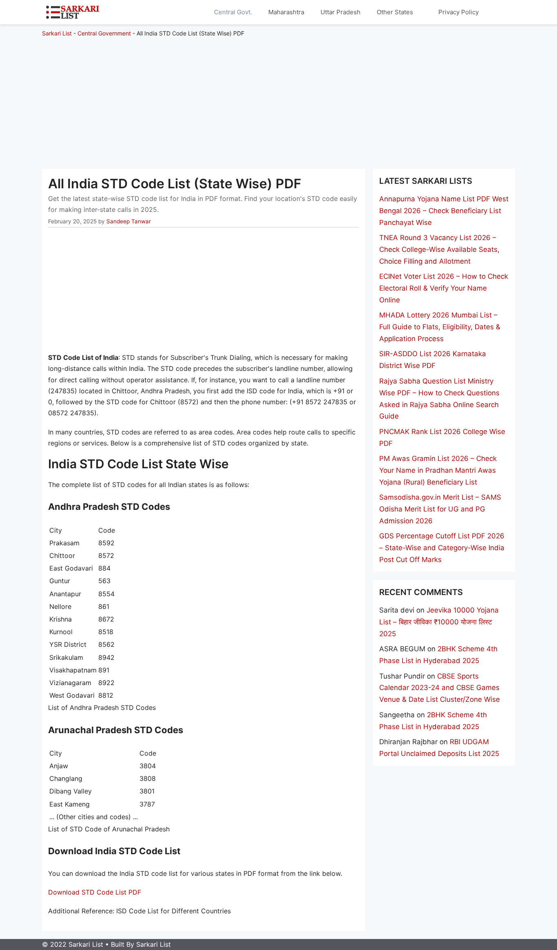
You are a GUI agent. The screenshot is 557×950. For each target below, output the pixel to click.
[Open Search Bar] (499, 12)
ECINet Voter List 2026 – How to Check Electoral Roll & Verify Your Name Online (443, 288)
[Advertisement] (278, 99)
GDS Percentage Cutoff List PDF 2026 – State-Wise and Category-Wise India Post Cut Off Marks (441, 548)
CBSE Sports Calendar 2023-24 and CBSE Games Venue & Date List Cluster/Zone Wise (439, 688)
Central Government (104, 33)
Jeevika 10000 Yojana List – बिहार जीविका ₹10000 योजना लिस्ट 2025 (439, 622)
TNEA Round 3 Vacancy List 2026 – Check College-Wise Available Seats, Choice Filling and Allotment (439, 249)
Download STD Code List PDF (94, 892)
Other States (395, 12)
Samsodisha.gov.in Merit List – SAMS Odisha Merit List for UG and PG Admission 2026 (440, 509)
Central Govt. (233, 12)
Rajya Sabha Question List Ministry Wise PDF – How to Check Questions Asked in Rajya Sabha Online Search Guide (439, 399)
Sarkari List (57, 33)
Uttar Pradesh (340, 12)
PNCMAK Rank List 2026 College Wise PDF (442, 437)
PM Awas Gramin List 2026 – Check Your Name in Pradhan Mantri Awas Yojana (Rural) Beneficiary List (438, 470)
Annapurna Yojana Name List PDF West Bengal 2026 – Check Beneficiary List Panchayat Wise (443, 211)
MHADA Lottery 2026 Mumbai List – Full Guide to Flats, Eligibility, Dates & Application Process (439, 327)
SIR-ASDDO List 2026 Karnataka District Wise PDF (432, 360)
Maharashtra (286, 12)
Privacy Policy (458, 12)
